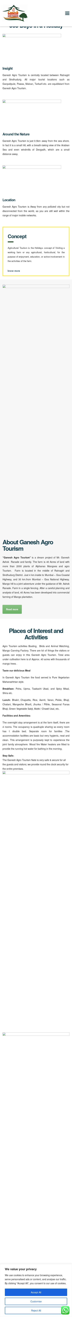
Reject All (36, 1310)
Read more (12, 609)
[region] (36, 1290)
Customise (36, 1301)
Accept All (36, 1292)
